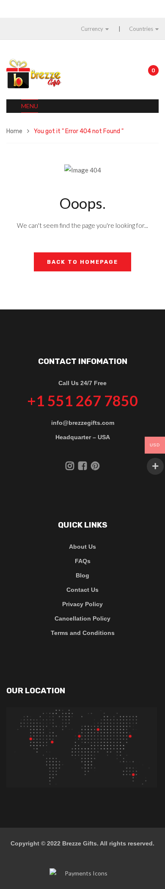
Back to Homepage (82, 262)
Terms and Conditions (83, 632)
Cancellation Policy (82, 618)
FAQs (83, 561)
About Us (82, 546)
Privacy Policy (82, 604)
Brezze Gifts (79, 843)
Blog (82, 575)
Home (14, 131)
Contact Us (82, 589)
